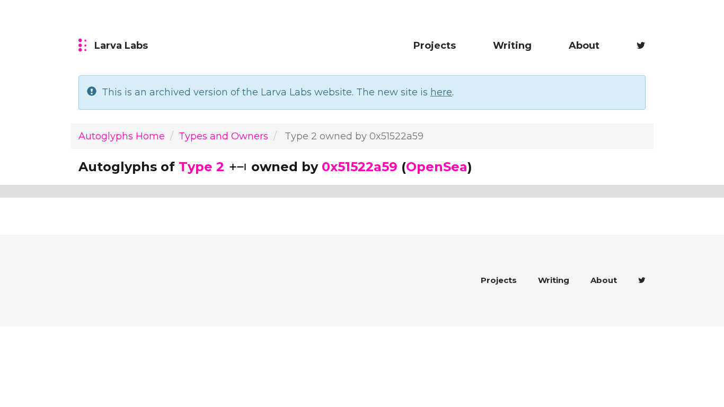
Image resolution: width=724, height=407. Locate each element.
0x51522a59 (360, 166)
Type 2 (201, 166)
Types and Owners (223, 136)
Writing (512, 45)
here (441, 92)
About (584, 45)
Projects (434, 45)
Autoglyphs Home (121, 136)
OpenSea (436, 166)
